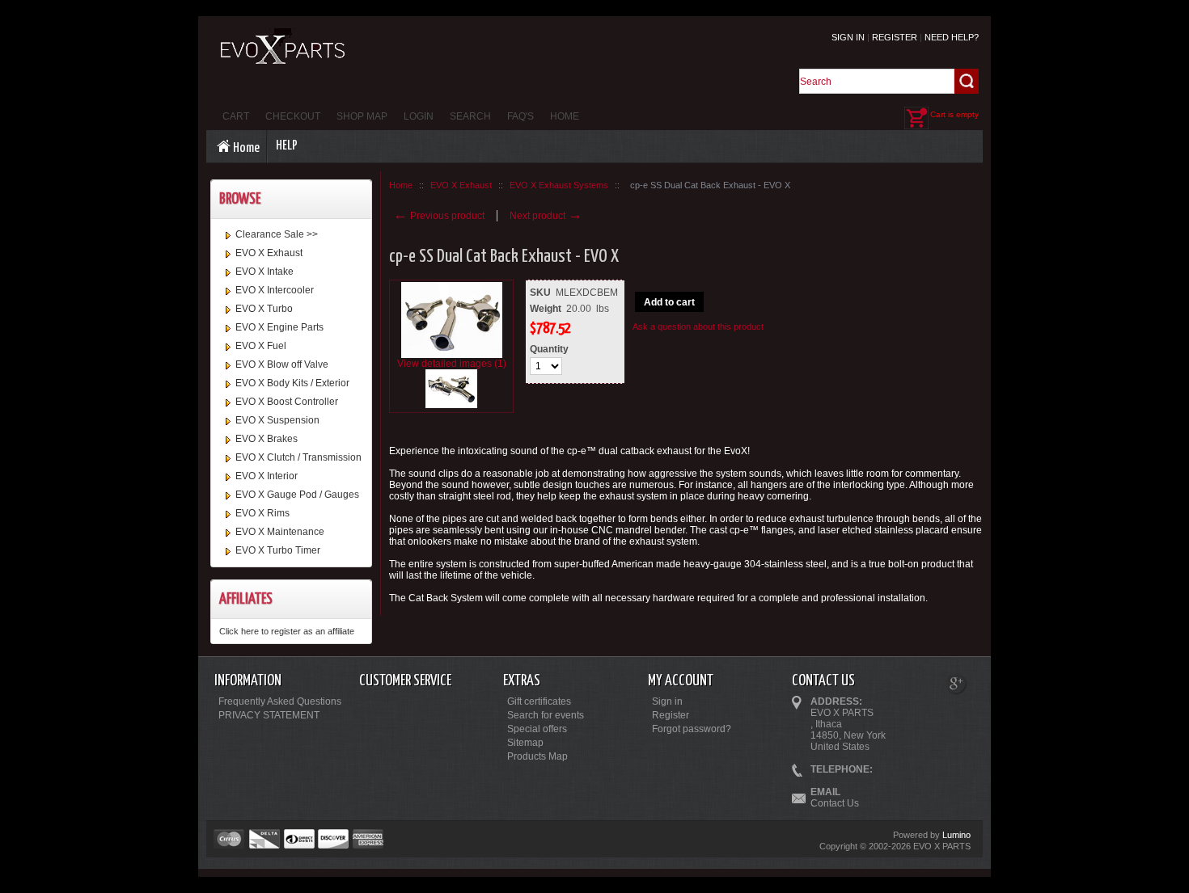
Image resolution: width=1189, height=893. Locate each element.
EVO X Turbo (264, 308)
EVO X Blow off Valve (281, 364)
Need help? (952, 37)
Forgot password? (691, 729)
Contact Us (834, 803)
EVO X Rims (262, 513)
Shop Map (361, 116)
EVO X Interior (266, 476)
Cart (235, 116)
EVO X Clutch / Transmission (298, 457)
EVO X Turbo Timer (277, 550)
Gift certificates (539, 701)
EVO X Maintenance (279, 531)
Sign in (848, 37)
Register (894, 37)
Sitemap (525, 742)
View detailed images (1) (451, 363)
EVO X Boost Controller (286, 401)
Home (564, 116)
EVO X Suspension (277, 420)
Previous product (438, 215)
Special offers (537, 729)
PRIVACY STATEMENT (268, 715)
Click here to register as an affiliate (286, 631)
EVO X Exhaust (269, 253)
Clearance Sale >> (276, 234)
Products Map (537, 756)
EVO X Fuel (260, 346)
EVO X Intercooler (274, 290)
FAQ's (520, 116)
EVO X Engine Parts (279, 327)
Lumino (956, 835)
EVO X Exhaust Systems (559, 185)
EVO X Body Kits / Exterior (292, 383)
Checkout (292, 116)
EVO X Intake (264, 271)
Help (287, 146)
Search (470, 116)
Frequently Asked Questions (279, 701)
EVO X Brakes (266, 438)
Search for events (545, 715)
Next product (546, 215)
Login (419, 116)
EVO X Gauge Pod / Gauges (297, 494)
